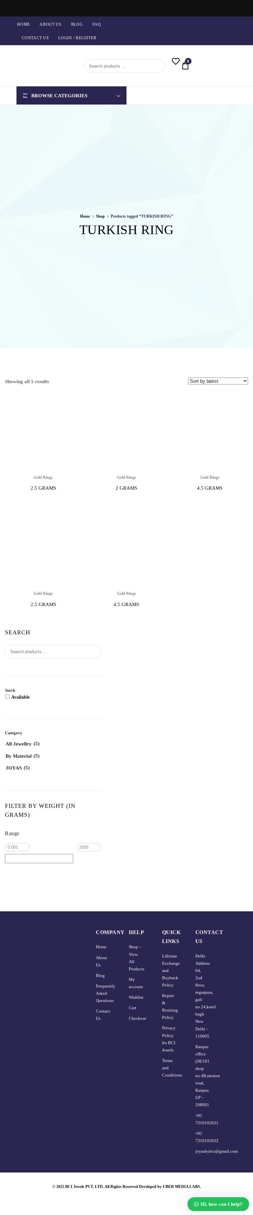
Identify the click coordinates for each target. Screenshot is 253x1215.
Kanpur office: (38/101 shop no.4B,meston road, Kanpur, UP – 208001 (207, 1076)
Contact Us (35, 38)
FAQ (97, 24)
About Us (51, 24)
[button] (73, 401)
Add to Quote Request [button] (209, 507)
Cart (132, 1007)
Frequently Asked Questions (105, 993)
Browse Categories (59, 95)
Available (20, 697)
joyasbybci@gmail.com (216, 1151)
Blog (77, 24)
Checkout (137, 1018)
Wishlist (136, 997)
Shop (100, 216)
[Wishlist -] (176, 62)
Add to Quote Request (43, 507)
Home (23, 24)
